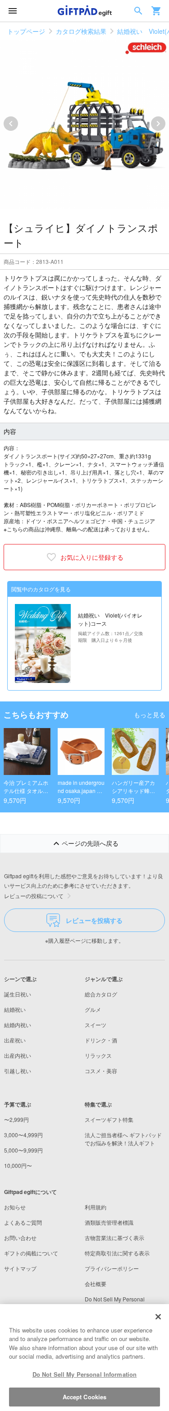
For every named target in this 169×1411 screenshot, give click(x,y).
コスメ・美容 (101, 1070)
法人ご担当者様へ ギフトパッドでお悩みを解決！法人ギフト (123, 1139)
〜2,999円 (16, 1119)
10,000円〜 (18, 1165)
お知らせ (15, 1207)
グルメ (93, 1009)
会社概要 (95, 1283)
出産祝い (15, 1040)
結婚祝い (15, 1009)
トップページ (26, 31)
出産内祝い (17, 1055)
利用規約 (95, 1207)
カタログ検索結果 (81, 31)
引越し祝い (17, 1070)
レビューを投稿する (94, 920)
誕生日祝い (17, 994)
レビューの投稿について (34, 895)
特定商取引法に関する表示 (117, 1253)
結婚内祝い (17, 1024)
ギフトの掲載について (31, 1253)
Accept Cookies (85, 1397)
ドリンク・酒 (101, 1040)
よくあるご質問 (23, 1222)
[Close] (158, 1317)
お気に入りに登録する (91, 557)
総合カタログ (101, 994)
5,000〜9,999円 (23, 1150)
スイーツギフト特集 (109, 1119)
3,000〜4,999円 (23, 1135)
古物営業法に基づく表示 (114, 1237)
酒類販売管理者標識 (109, 1222)
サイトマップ (20, 1268)
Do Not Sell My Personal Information (84, 1374)
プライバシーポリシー (112, 1268)
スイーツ (95, 1024)
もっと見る (149, 714)
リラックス (98, 1055)
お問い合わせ (20, 1237)
